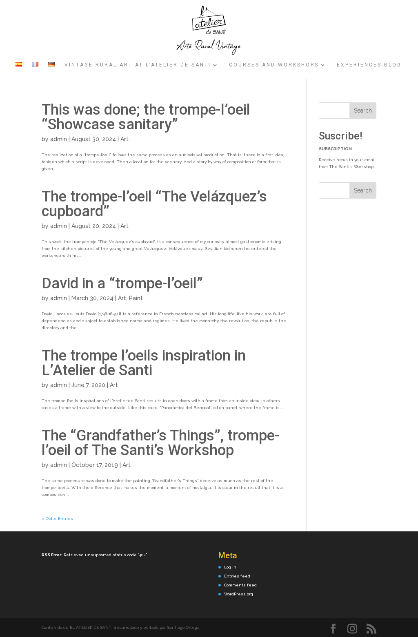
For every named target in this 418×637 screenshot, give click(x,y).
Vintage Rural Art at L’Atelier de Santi (137, 65)
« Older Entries (57, 518)
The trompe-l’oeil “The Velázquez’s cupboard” (154, 204)
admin (58, 139)
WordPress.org (238, 594)
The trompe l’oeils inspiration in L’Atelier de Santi (144, 363)
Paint (136, 298)
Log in (230, 567)
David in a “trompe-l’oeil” (122, 283)
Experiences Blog (369, 65)
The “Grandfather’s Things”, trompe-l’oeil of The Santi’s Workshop (161, 443)
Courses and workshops (274, 65)
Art (124, 139)
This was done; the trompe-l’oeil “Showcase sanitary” (146, 117)
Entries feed (237, 576)
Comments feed (240, 585)
